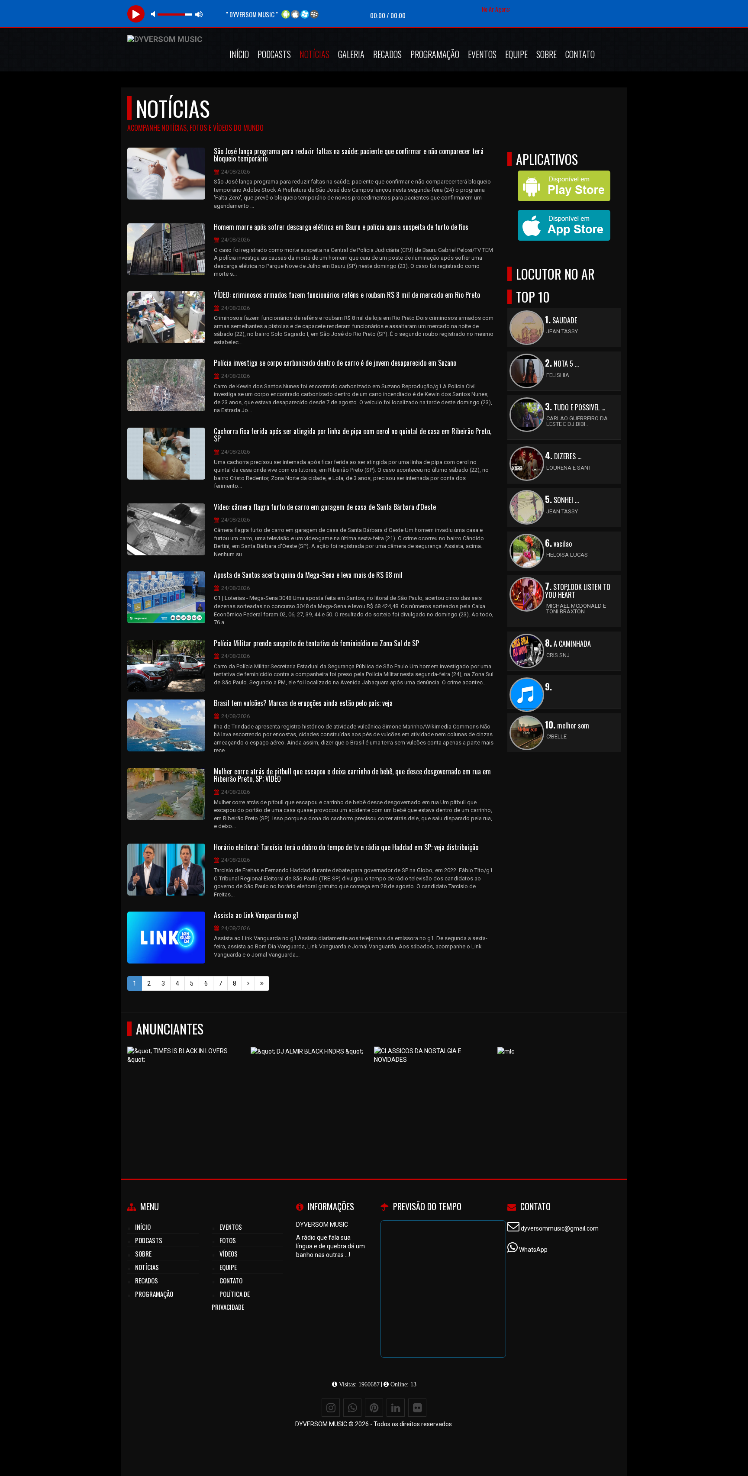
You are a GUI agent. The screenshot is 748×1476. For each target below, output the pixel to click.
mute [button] (154, 14)
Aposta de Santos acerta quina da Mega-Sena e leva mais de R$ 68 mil (308, 575)
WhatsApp (533, 1249)
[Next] (248, 983)
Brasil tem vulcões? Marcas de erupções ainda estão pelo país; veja (303, 703)
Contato (580, 54)
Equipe (516, 54)
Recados (387, 54)
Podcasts (274, 54)
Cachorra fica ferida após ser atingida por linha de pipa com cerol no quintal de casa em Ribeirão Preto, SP (352, 435)
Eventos (482, 54)
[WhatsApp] (352, 1408)
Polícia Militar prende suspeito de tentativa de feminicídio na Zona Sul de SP (316, 644)
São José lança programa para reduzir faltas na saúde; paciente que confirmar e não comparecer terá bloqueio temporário (349, 155)
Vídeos (228, 1253)
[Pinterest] (374, 1408)
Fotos (227, 1240)
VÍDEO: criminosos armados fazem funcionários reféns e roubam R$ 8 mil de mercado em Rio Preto (347, 295)
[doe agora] (309, 1089)
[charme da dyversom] (433, 1089)
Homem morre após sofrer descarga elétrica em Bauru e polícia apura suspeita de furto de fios (341, 227)
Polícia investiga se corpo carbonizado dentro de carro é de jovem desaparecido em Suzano (335, 363)
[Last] (262, 983)
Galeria (351, 54)
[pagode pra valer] (186, 1089)
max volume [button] (199, 14)
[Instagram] (331, 1408)
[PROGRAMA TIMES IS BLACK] (556, 1089)
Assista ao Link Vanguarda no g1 (256, 915)
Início (239, 54)
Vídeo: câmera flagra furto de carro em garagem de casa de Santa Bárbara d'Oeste (325, 507)
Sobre (546, 54)
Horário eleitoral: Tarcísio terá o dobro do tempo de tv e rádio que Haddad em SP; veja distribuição (346, 847)
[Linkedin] (396, 1408)
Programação (434, 54)
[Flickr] (417, 1408)
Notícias (314, 54)
